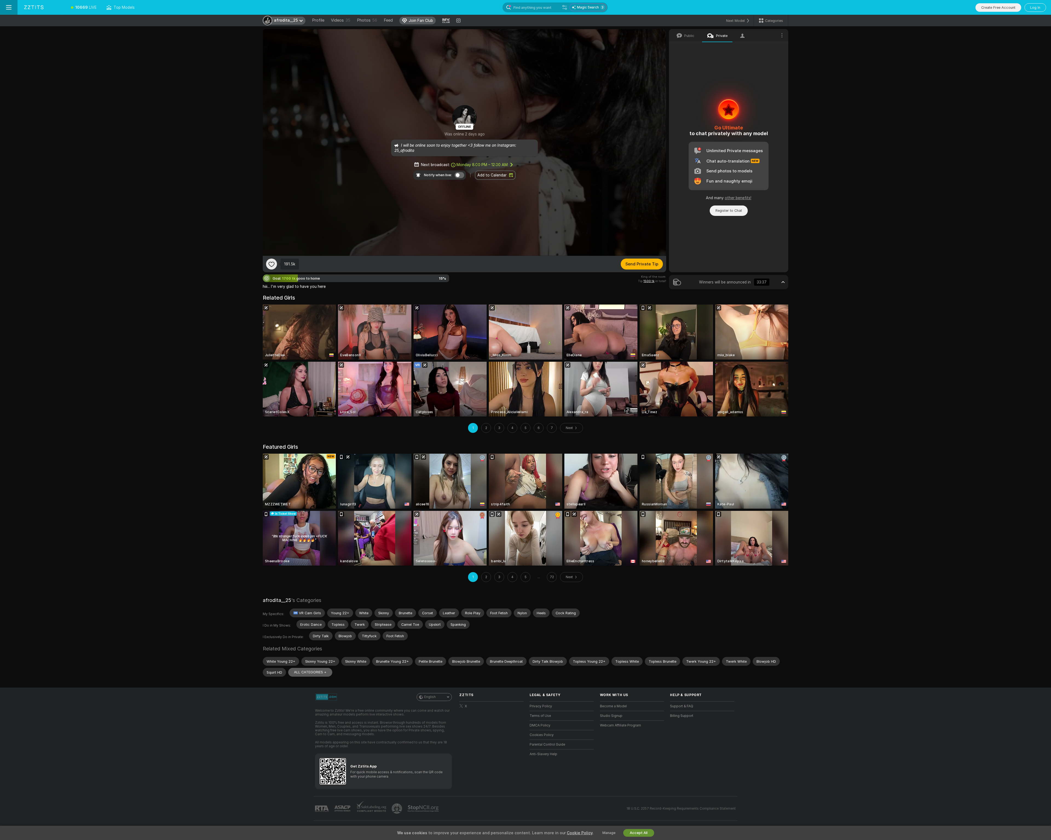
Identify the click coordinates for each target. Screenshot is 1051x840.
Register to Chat (728, 210)
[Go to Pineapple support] (397, 808)
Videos (340, 20)
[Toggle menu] (9, 7)
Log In (1035, 7)
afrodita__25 (277, 600)
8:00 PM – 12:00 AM (482, 165)
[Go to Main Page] (42, 7)
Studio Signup (611, 716)
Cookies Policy (542, 735)
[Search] (564, 7)
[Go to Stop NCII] (424, 808)
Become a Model (613, 706)
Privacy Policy (541, 706)
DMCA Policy (540, 725)
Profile (318, 20)
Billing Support (681, 716)
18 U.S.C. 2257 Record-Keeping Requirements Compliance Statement (681, 808)
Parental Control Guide (547, 744)
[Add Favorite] (271, 264)
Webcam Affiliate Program (620, 725)
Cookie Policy (580, 833)
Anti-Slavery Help (543, 754)
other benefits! (738, 198)
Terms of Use (540, 716)
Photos (367, 20)
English (430, 697)
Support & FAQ (681, 706)
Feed (388, 20)
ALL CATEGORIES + (310, 672)
